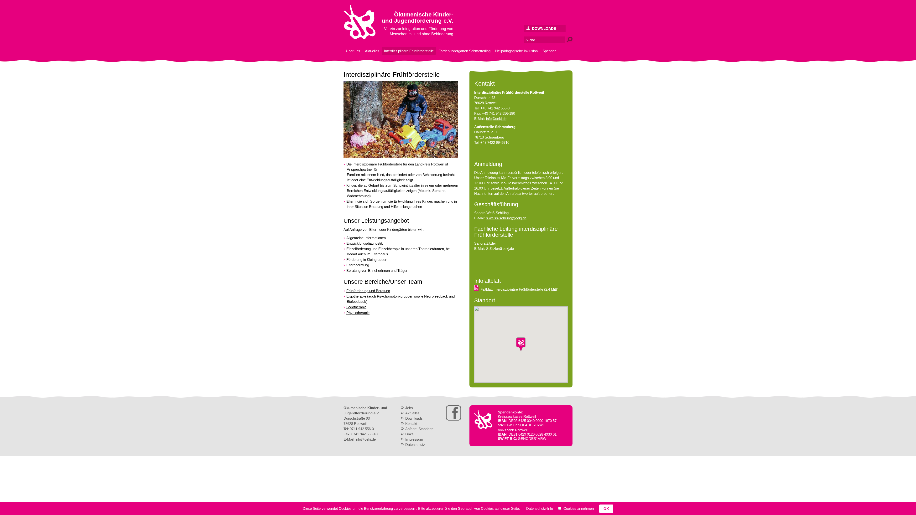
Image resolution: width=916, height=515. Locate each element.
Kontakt (411, 424)
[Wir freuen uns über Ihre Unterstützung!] (483, 428)
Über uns (353, 51)
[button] (521, 344)
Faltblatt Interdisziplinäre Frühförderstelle (519, 289)
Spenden (549, 51)
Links (409, 434)
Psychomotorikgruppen (395, 296)
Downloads (543, 28)
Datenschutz (415, 445)
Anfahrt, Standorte (419, 429)
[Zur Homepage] (359, 38)
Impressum (414, 439)
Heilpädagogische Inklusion (516, 51)
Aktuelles (372, 51)
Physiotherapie (358, 313)
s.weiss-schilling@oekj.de (506, 218)
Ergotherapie (356, 296)
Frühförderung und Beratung (368, 291)
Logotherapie (356, 307)
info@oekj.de (496, 119)
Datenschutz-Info (539, 508)
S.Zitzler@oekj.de (500, 249)
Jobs (409, 408)
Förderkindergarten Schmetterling (464, 51)
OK (606, 509)
